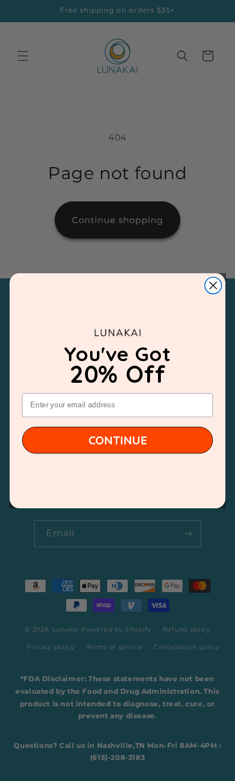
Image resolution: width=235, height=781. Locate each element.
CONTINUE (117, 439)
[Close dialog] (213, 285)
